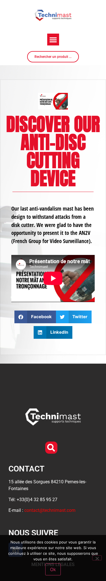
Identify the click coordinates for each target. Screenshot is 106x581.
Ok (53, 569)
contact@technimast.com (49, 510)
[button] (53, 39)
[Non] (97, 557)
